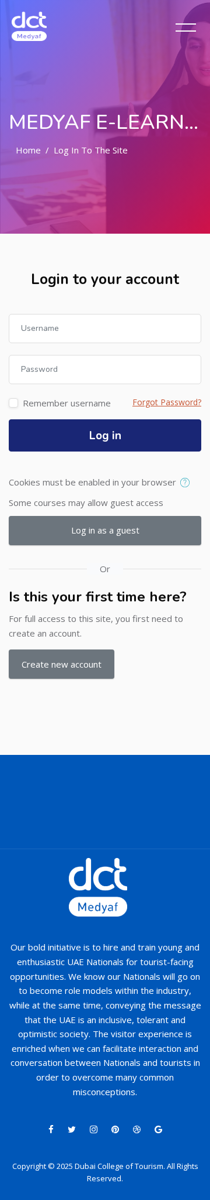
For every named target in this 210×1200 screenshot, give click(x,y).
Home (28, 150)
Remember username (67, 403)
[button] (187, 483)
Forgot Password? (166, 402)
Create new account (62, 664)
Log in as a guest (105, 530)
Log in (105, 435)
